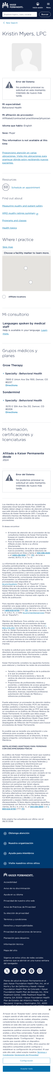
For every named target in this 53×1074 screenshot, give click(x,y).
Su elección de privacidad (16, 913)
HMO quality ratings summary (18, 213)
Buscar (44, 14)
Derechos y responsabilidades (18, 925)
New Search (12, 23)
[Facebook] (15, 971)
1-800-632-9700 (11, 610)
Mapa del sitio (10, 950)
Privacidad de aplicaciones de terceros (22, 932)
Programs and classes (14, 220)
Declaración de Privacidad (26, 1055)
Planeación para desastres (16, 938)
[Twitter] (6, 971)
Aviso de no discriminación (17, 888)
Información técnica (13, 944)
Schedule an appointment (25, 187)
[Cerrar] (49, 1009)
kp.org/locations (9, 584)
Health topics (9, 228)
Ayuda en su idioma (13, 894)
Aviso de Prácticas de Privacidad (19, 907)
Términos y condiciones (15, 919)
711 (32, 555)
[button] (30, 282)
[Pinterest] (31, 971)
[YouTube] (23, 971)
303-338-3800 (36, 807)
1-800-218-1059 (19, 555)
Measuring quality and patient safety (22, 206)
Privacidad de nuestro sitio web (19, 901)
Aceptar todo (26, 1069)
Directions (12, 385)
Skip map (8, 247)
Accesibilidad (10, 882)
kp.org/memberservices (33, 613)
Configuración (26, 1061)
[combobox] (19, 14)
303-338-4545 (43, 553)
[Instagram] (39, 971)
